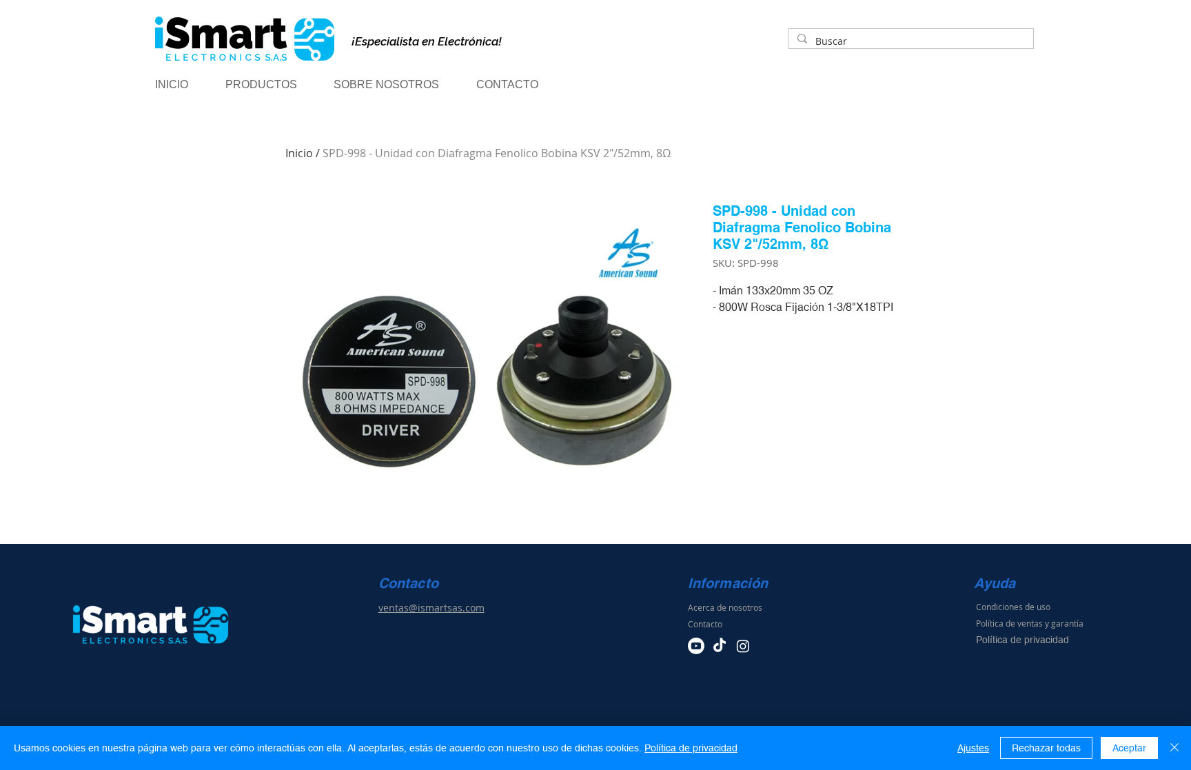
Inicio (299, 153)
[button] (272, 85)
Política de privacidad (690, 747)
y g (1050, 623)
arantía (1069, 623)
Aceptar (1129, 747)
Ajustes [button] (973, 747)
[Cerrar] (1174, 748)
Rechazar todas (1046, 747)
